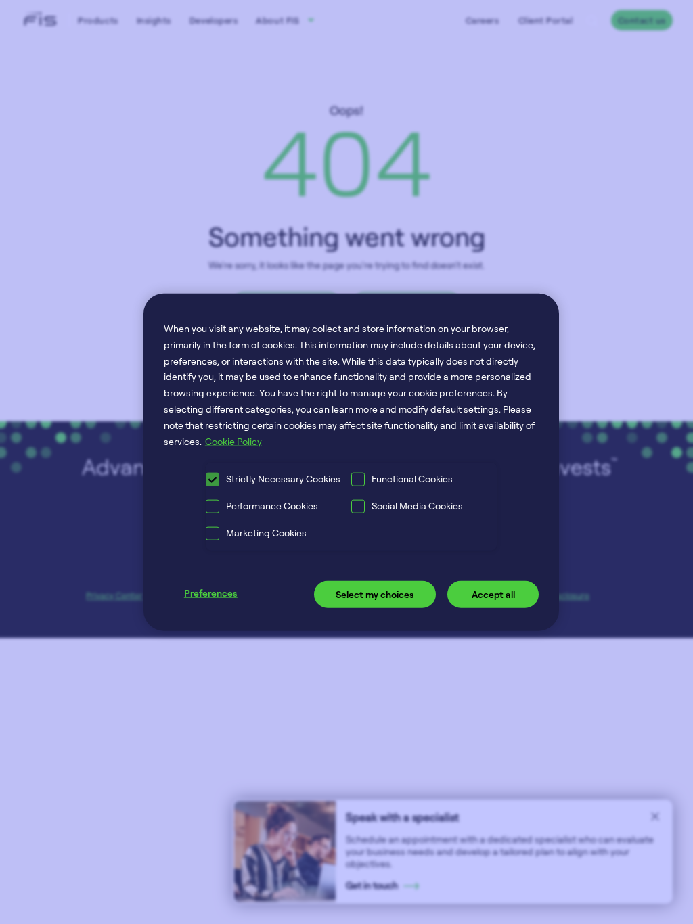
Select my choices (375, 594)
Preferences (211, 593)
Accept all (493, 594)
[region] (351, 462)
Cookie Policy (233, 440)
